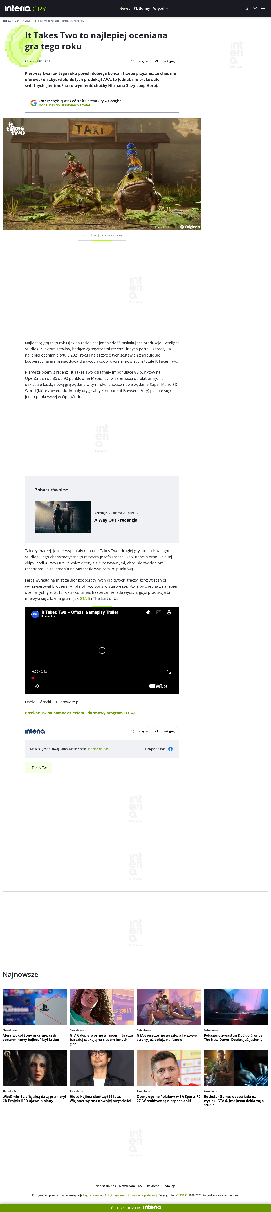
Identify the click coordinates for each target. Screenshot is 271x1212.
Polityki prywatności (116, 1195)
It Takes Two (39, 767)
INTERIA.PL (181, 1195)
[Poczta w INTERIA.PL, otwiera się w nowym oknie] (255, 8)
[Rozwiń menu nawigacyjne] (263, 8)
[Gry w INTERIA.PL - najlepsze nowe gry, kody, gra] (40, 8)
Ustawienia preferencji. (144, 1195)
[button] (125, 8)
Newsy (26, 20)
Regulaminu (90, 1195)
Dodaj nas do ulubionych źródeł (80, 105)
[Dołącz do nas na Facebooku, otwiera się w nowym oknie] (170, 749)
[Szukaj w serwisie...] (246, 8)
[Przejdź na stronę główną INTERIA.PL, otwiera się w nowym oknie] (18, 8)
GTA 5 (85, 598)
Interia (7, 20)
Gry (17, 20)
